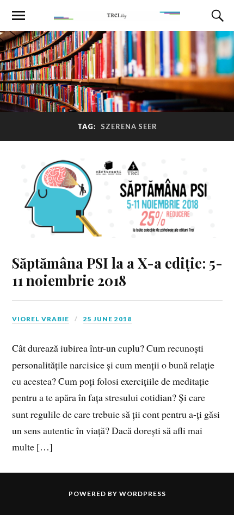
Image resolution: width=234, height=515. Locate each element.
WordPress (142, 493)
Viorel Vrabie (40, 319)
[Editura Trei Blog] (117, 14)
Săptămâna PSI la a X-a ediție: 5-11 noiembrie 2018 (117, 271)
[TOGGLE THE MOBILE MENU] (18, 15)
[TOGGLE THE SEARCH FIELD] (216, 15)
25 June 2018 (107, 319)
